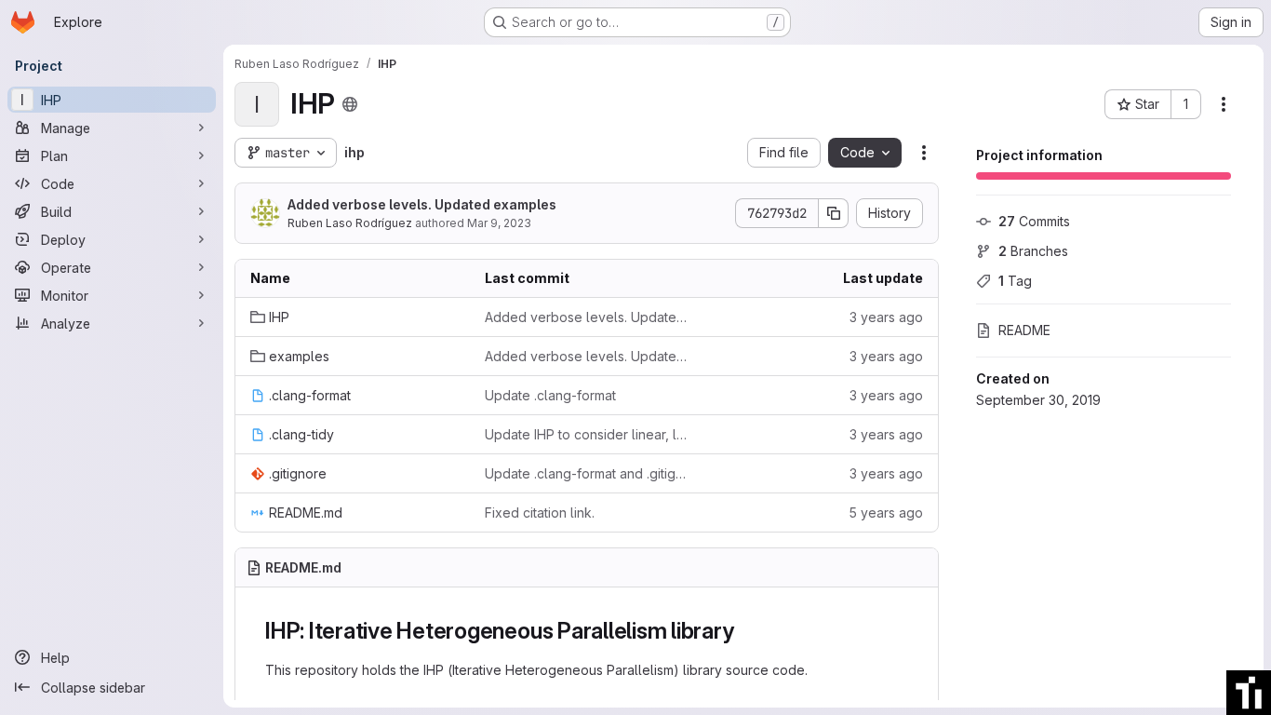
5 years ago (886, 512)
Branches (1033, 251)
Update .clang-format (550, 395)
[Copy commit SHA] (834, 213)
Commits (1034, 221)
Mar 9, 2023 (499, 223)
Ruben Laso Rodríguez (350, 223)
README (1024, 330)
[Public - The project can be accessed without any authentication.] (349, 104)
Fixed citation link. (540, 512)
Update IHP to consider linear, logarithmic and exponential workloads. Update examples (587, 434)
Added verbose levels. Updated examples (422, 204)
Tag (1015, 281)
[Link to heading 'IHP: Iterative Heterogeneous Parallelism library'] (745, 630)
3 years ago (886, 317)
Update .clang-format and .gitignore (587, 473)
